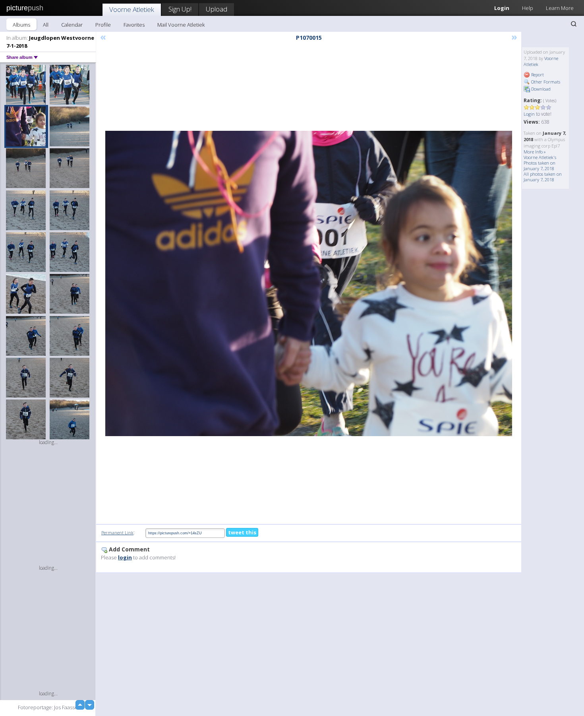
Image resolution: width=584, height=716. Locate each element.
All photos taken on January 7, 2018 (543, 176)
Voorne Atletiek (131, 9)
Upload (216, 9)
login (125, 557)
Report (537, 75)
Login (501, 8)
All (45, 24)
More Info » (535, 152)
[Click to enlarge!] (308, 283)
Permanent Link (117, 533)
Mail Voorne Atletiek (181, 24)
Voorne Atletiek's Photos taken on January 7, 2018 (540, 162)
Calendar (72, 24)
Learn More (560, 8)
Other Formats (545, 82)
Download (540, 89)
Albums (21, 24)
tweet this (242, 532)
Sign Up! (179, 9)
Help (527, 8)
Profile (103, 24)
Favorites (134, 24)
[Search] (573, 23)
